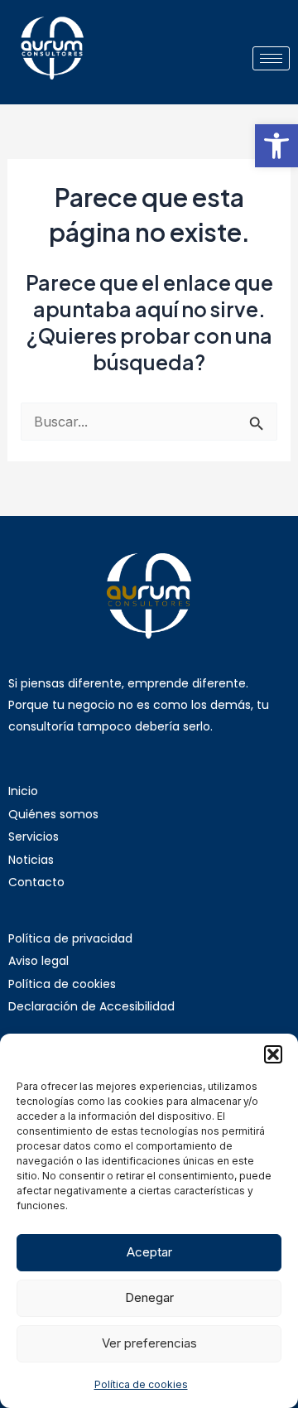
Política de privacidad (70, 938)
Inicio (23, 791)
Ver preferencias (149, 1343)
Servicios (33, 836)
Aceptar (149, 1252)
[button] (276, 145)
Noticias (31, 859)
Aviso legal (38, 960)
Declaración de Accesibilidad (91, 1006)
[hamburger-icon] (271, 58)
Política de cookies (141, 1384)
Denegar (149, 1297)
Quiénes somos (53, 814)
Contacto (36, 882)
